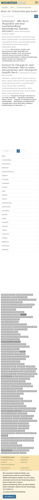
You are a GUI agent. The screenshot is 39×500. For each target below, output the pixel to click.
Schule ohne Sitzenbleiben (10, 420)
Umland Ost (5, 234)
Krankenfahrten (23, 428)
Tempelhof (5, 222)
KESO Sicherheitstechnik (9, 299)
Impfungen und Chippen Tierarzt (11, 410)
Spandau (4, 214)
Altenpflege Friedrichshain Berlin (11, 445)
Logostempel (6, 369)
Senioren (4, 371)
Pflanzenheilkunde (7, 329)
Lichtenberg (5, 183)
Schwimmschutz (23, 425)
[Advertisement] (19, 127)
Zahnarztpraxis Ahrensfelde (28, 420)
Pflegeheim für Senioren (19, 297)
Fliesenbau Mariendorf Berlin (10, 314)
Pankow (4, 199)
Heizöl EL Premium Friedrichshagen (12, 403)
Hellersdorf (5, 168)
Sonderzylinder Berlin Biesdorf (22, 418)
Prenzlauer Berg (7, 203)
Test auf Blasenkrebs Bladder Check (12, 312)
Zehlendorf (5, 249)
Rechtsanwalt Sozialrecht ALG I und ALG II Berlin (16, 307)
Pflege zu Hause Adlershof (10, 322)
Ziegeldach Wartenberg (9, 391)
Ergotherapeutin (6, 418)
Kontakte (4, 462)
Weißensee (5, 242)
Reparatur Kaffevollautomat (26, 299)
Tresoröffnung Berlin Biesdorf (10, 361)
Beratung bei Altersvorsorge (10, 396)
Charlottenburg (6, 160)
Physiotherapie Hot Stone (24, 294)
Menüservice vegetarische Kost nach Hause (15, 356)
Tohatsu (22, 369)
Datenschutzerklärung (7, 464)
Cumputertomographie (16, 371)
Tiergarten (5, 226)
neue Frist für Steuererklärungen (23, 376)
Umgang (23, 452)
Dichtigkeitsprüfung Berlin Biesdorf (24, 408)
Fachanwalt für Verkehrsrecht (11, 341)
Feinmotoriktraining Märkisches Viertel (13, 359)
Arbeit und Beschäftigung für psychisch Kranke (16, 383)
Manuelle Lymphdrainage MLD (27, 373)
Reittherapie (5, 386)
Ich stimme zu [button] (9, 496)
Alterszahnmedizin (28, 410)
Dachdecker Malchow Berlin (10, 319)
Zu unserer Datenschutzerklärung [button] (14, 491)
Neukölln (4, 195)
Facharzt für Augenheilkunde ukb (12, 388)
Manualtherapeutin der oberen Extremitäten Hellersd (18, 304)
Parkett (23, 314)
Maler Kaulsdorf (24, 378)
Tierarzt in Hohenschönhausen (27, 391)
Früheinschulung (20, 354)
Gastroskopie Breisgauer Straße (26, 433)
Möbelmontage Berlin (8, 294)
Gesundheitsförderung (8, 309)
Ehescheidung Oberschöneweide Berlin (13, 344)
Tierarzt (22, 351)
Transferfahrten (31, 369)
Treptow (4, 230)
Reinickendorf (6, 206)
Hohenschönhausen (8, 171)
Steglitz (4, 218)
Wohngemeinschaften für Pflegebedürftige (15, 336)
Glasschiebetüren (7, 408)
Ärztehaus (13, 443)
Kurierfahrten (6, 297)
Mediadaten (24, 460)
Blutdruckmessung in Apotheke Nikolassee (15, 423)
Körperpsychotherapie (8, 448)
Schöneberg (5, 210)
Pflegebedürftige (7, 327)
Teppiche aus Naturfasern (9, 331)
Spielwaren (21, 366)
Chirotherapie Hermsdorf (9, 428)
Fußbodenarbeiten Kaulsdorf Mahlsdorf (13, 406)
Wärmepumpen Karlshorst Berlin (11, 440)
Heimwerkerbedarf (21, 329)
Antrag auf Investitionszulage (11, 334)
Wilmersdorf (5, 245)
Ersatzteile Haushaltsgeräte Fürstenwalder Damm (17, 317)
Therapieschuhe (28, 440)
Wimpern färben (7, 376)
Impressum (23, 462)
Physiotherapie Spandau (9, 425)
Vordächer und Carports (9, 413)
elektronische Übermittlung (10, 351)
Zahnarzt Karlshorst (27, 415)
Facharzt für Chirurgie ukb (25, 448)
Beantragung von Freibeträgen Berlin (25, 327)
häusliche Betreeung (8, 433)
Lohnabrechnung (7, 450)
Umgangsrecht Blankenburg (10, 349)
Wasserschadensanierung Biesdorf (21, 386)
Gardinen (4, 435)
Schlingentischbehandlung (9, 378)
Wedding (4, 238)
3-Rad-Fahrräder (26, 401)
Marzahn (4, 187)
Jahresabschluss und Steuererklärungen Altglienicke (17, 438)
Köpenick (5, 175)
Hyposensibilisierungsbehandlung (12, 302)
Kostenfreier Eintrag (7, 460)
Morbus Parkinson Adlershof (10, 401)
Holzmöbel (15, 369)
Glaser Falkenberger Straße (10, 452)
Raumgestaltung (30, 371)
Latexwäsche (22, 413)
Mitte (3, 191)
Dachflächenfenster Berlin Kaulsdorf (13, 364)
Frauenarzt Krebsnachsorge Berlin (12, 398)
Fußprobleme (30, 366)
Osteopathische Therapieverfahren (12, 393)
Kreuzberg (5, 179)
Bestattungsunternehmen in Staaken (13, 430)
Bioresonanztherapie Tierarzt (10, 415)
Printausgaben (24, 457)
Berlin (3, 156)
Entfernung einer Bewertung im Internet (14, 324)
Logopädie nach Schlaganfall (10, 339)
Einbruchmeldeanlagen (8, 366)
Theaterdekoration (7, 354)
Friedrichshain (6, 164)
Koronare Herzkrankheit (21, 450)
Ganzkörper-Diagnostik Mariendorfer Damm (15, 346)
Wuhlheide (5, 443)
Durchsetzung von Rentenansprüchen (13, 381)
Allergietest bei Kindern (9, 373)
